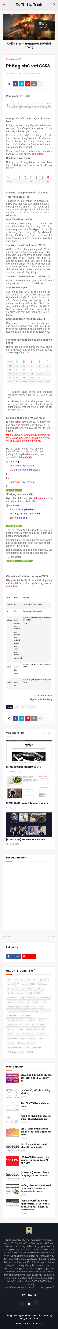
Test (31, 1043)
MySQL (41, 1025)
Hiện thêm (47, 733)
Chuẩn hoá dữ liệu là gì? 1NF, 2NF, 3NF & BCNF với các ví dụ (36, 1078)
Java (41, 1006)
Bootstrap (42, 984)
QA (18, 1034)
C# (13, 988)
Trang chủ (11, 59)
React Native (28, 1034)
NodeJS (11, 1029)
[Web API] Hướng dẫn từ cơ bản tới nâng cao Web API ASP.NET (35, 1160)
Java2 (18, 1011)
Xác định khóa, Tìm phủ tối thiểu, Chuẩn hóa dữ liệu (36, 1117)
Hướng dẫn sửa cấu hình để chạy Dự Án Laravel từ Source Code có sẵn (36, 1188)
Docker (20, 1002)
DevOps (11, 1002)
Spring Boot (12, 1038)
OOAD (20, 1029)
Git (28, 1002)
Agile (27, 979)
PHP (27, 1029)
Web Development (15, 1052)
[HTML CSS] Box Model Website (23, 767)
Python (10, 1034)
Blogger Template (29, 1318)
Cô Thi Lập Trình (29, 4)
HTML (45, 1002)
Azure (24, 984)
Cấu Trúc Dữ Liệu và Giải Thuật (31, 988)
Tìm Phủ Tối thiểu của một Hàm (35, 1105)
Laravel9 (30, 1020)
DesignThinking (42, 997)
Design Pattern (26, 997)
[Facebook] (15, 83)
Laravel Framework (15, 1020)
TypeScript (37, 1047)
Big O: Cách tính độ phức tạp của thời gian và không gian (36, 1131)
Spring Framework (28, 1038)
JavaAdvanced (31, 1011)
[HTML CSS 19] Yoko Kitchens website (27, 803)
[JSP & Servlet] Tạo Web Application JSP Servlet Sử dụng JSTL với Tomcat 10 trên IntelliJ (35, 1205)
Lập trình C (42, 1020)
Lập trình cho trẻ (14, 1025)
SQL (40, 1038)
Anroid (10, 984)
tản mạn (11, 1043)
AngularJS (43, 979)
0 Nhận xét (35, 73)
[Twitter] (21, 83)
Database (12, 997)
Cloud (10, 993)
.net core (18, 979)
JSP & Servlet (25, 1016)
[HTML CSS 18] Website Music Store (25, 839)
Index (26, 1006)
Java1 (10, 1011)
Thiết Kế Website (29, 707)
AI (34, 979)
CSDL (31, 993)
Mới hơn (8, 936)
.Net (9, 979)
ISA (33, 1006)
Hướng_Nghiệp (14, 1006)
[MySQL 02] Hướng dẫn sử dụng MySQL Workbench (35, 1174)
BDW (33, 984)
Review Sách (42, 1034)
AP (18, 984)
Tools (27, 1047)
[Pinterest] (27, 83)
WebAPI (30, 1052)
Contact (37, 1323)
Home (19, 1323)
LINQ (26, 1025)
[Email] (34, 83)
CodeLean (21, 993)
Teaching (22, 1043)
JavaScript (12, 1016)
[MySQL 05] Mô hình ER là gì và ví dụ (36, 1092)
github (36, 1002)
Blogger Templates (26, 1315)
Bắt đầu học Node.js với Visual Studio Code (34, 1146)
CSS (19, 59)
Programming (38, 1029)
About (28, 1323)
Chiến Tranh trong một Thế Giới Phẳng (29, 45)
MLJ (33, 1025)
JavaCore (45, 1011)
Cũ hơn (50, 936)
